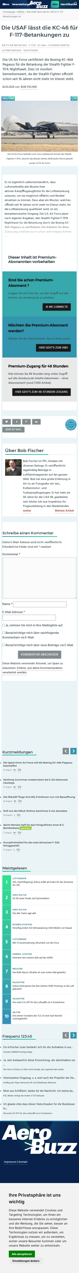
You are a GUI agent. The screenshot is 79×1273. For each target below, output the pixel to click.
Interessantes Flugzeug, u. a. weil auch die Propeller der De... (39, 1078)
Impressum (10, 1162)
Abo (55, 4)
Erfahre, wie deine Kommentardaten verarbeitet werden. (32, 670)
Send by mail (13, 429)
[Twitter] (6, 422)
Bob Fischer (29, 87)
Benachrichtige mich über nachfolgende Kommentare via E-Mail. (30, 635)
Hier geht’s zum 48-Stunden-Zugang (41, 392)
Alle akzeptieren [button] (22, 1254)
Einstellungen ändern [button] (26, 1260)
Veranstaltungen (22, 4)
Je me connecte (57, 307)
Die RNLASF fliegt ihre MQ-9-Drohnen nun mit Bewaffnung (39, 796)
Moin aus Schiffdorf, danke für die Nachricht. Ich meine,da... (38, 1091)
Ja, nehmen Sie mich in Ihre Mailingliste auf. (34, 625)
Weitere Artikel (64, 511)
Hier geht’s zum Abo (53, 347)
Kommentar (11, 554)
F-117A (32, 45)
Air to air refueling (14, 45)
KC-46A (41, 45)
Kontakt (23, 1162)
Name (7, 604)
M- (15, 770)
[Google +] (26, 422)
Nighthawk (31, 50)
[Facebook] (16, 422)
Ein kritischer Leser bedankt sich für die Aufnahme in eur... (38, 1047)
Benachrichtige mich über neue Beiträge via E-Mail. (39, 645)
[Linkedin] (36, 422)
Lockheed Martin (58, 45)
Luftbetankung (11, 50)
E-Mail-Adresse (13, 612)
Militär (20, 12)
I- (14, 815)
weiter (27, 511)
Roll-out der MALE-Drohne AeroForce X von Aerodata (35, 810)
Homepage (9, 12)
